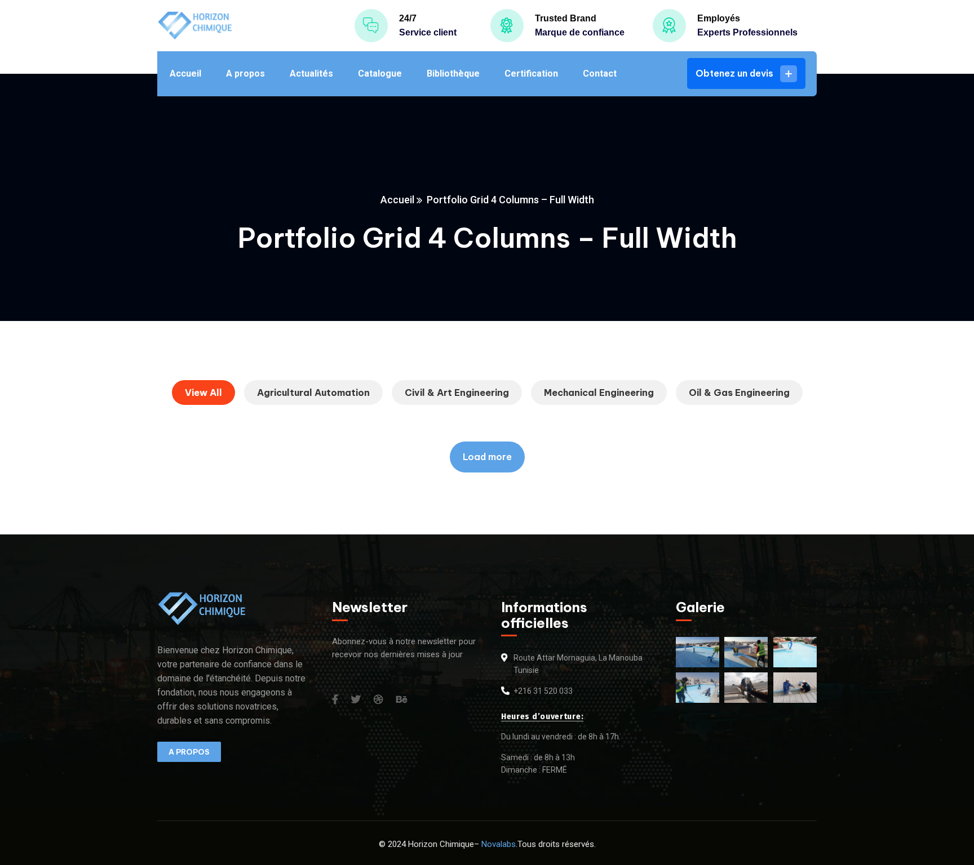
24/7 (408, 18)
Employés (718, 18)
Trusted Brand (565, 18)
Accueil (397, 200)
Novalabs (498, 844)
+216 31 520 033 (543, 690)
